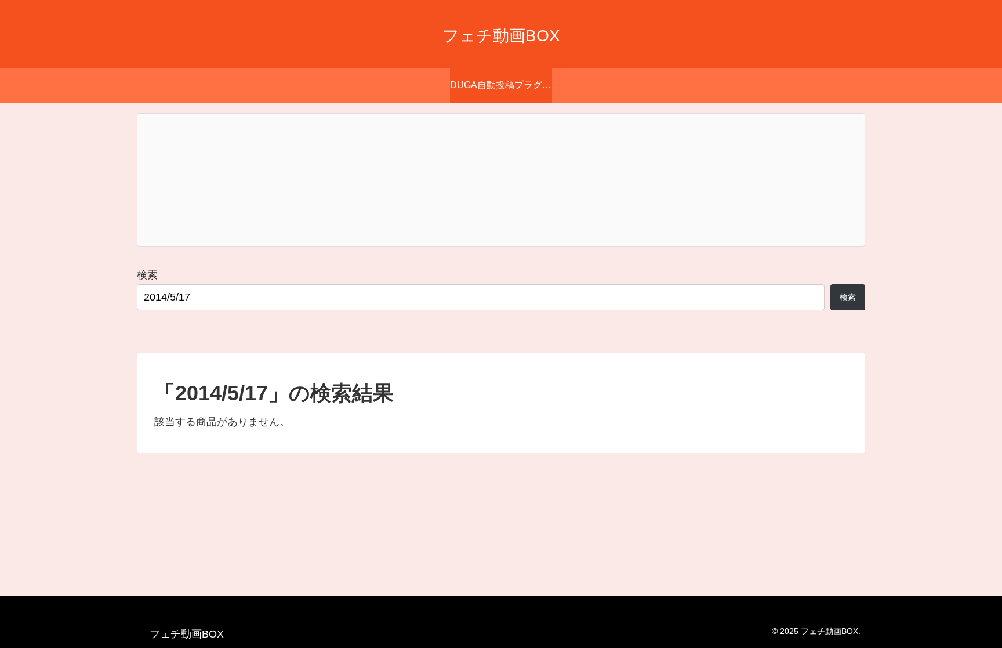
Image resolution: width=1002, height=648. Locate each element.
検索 (147, 275)
